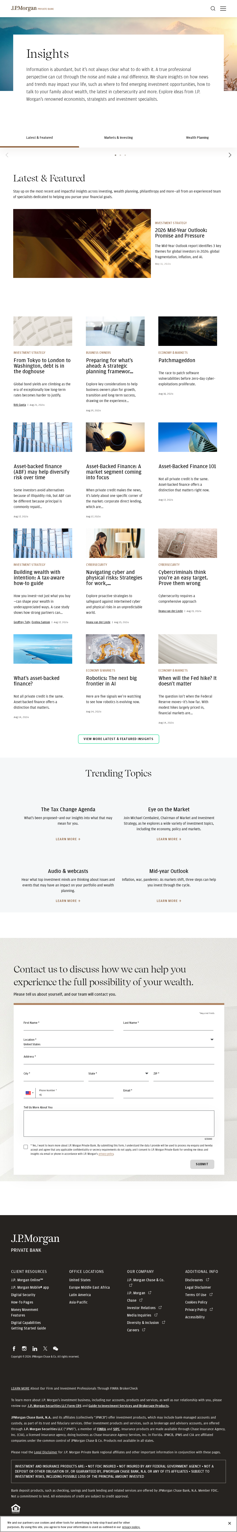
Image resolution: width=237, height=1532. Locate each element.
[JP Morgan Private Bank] (35, 1249)
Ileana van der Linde (98, 622)
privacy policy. (131, 1527)
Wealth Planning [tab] (197, 137)
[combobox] (119, 1059)
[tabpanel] (118, 461)
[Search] (213, 8)
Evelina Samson (41, 622)
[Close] (230, 1523)
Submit (202, 1164)
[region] (118, 1524)
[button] (30, 1093)
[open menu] (223, 8)
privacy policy (106, 1153)
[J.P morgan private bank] (32, 8)
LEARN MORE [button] (20, 1388)
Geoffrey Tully (22, 622)
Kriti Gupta (20, 404)
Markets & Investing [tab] (118, 137)
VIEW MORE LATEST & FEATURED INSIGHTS (118, 739)
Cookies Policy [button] (196, 1302)
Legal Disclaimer (45, 1452)
